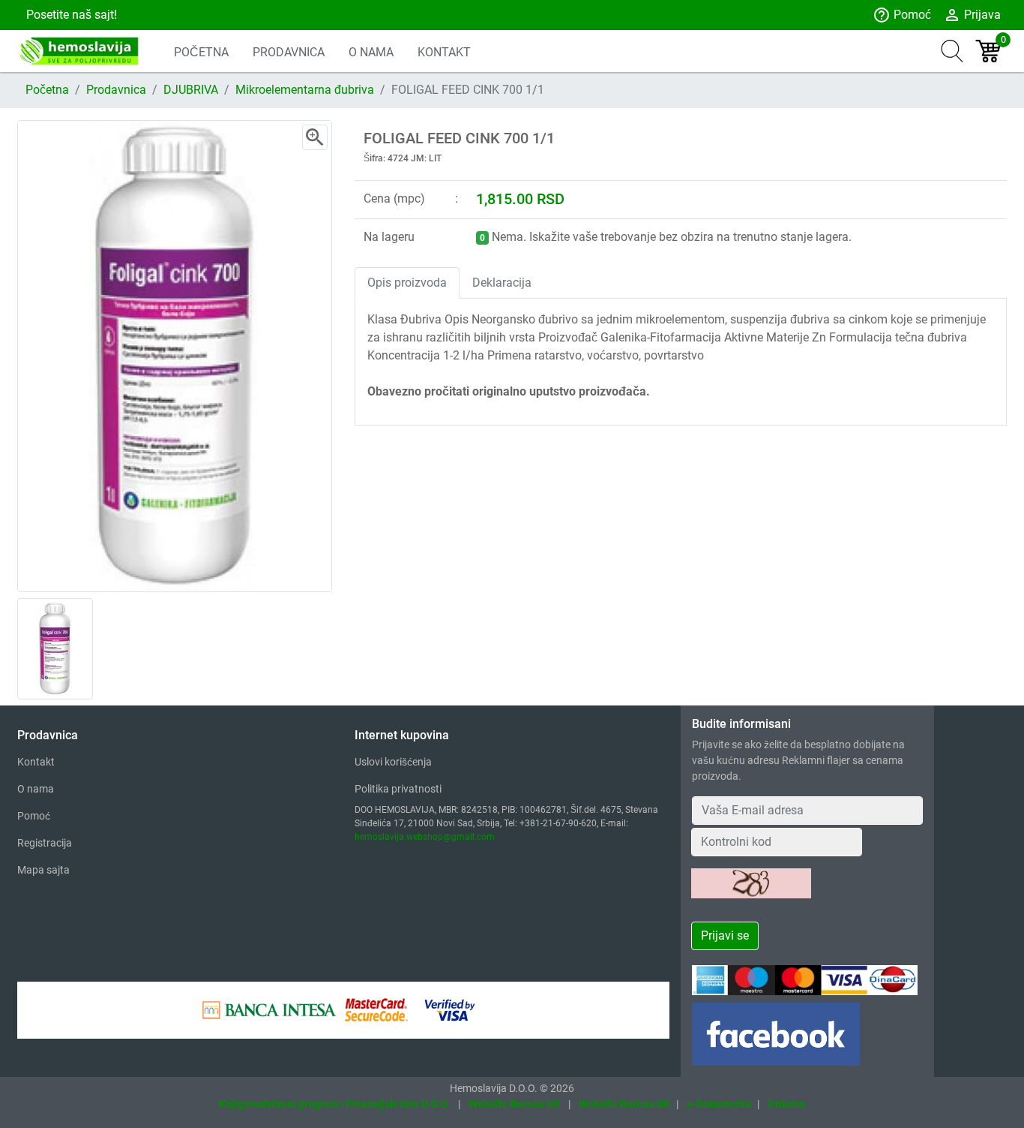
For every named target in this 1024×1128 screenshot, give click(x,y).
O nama (35, 789)
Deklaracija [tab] (501, 282)
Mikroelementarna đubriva (304, 90)
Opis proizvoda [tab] (407, 282)
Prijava (972, 15)
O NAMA (371, 52)
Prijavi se (725, 935)
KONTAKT (444, 52)
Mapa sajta (43, 870)
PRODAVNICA (289, 52)
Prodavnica (116, 90)
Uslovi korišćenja (393, 762)
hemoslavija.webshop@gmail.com (425, 837)
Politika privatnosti (398, 789)
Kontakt (36, 762)
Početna (47, 90)
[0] (988, 51)
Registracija (44, 843)
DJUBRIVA (190, 90)
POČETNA (201, 52)
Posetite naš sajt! (70, 15)
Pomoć (902, 15)
